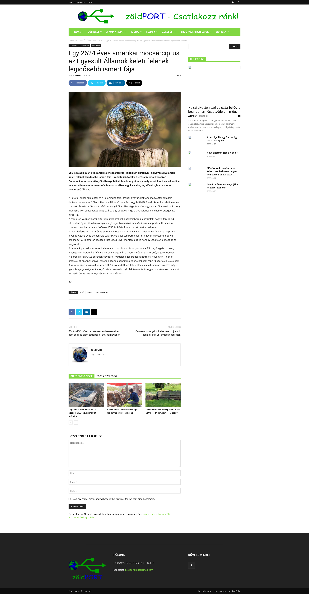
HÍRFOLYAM (96, 45)
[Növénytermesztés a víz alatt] (196, 156)
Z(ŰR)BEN (221, 31)
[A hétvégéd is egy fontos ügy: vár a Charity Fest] (196, 141)
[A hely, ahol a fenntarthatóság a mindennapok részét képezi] (124, 395)
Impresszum (220, 591)
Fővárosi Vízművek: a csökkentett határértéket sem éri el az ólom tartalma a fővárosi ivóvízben (94, 333)
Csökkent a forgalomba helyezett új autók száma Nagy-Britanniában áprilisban (158, 333)
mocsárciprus (102, 292)
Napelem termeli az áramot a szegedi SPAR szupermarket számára (82, 412)
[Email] (94, 312)
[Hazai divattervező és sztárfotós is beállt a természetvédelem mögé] (214, 85)
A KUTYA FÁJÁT (115, 31)
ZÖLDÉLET (93, 31)
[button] (233, 2)
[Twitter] (79, 312)
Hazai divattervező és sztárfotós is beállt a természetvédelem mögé (214, 110)
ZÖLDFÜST (168, 31)
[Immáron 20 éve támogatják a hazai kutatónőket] (196, 188)
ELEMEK (150, 31)
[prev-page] (71, 422)
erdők (90, 292)
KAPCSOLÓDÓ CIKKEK (81, 376)
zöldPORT (77, 75)
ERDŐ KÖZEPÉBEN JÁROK (195, 31)
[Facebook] (238, 2)
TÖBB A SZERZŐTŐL (107, 376)
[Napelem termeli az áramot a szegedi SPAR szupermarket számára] (86, 395)
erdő (82, 292)
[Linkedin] (86, 312)
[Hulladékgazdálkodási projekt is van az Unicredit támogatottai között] (163, 395)
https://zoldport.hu (99, 354)
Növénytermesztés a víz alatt (222, 152)
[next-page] (76, 422)
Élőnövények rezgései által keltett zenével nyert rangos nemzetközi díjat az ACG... (222, 171)
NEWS (77, 31)
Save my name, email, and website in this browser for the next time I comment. (113, 499)
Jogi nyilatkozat (204, 591)
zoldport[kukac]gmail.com (139, 569)
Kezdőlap (73, 40)
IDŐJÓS (135, 31)
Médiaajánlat (234, 591)
